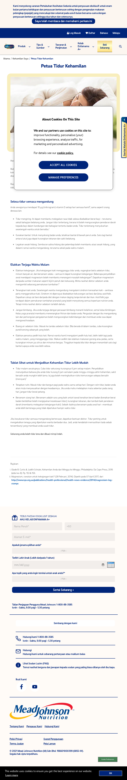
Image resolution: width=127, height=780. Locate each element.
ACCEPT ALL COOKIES (63, 165)
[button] (120, 46)
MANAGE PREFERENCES (63, 177)
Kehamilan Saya (20, 58)
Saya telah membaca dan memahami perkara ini (63, 21)
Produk (21, 46)
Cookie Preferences (107, 759)
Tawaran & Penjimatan (61, 46)
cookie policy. (65, 153)
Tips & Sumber (40, 46)
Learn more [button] (11, 775)
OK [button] (110, 773)
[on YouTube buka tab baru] (35, 686)
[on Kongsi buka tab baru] (21, 686)
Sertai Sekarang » (63, 590)
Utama (6, 58)
